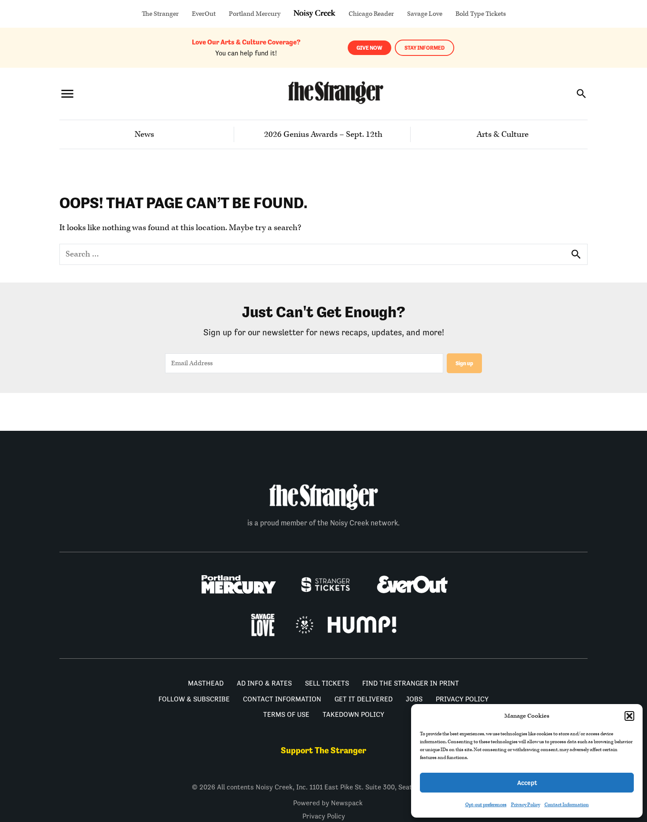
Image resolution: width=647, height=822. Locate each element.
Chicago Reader (371, 14)
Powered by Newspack (328, 803)
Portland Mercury (254, 14)
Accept (527, 782)
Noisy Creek (314, 14)
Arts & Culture (503, 134)
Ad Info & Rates (264, 683)
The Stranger (160, 14)
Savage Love (424, 14)
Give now (369, 47)
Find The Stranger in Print (410, 683)
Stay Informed (424, 47)
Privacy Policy (525, 804)
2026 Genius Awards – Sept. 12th (323, 134)
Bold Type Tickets (481, 14)
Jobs (414, 699)
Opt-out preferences (486, 804)
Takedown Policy (353, 714)
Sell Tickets (327, 683)
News (144, 134)
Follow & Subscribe (194, 699)
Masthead (206, 683)
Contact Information (566, 804)
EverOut (204, 14)
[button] (629, 716)
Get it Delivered (364, 699)
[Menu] (67, 93)
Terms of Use (286, 714)
